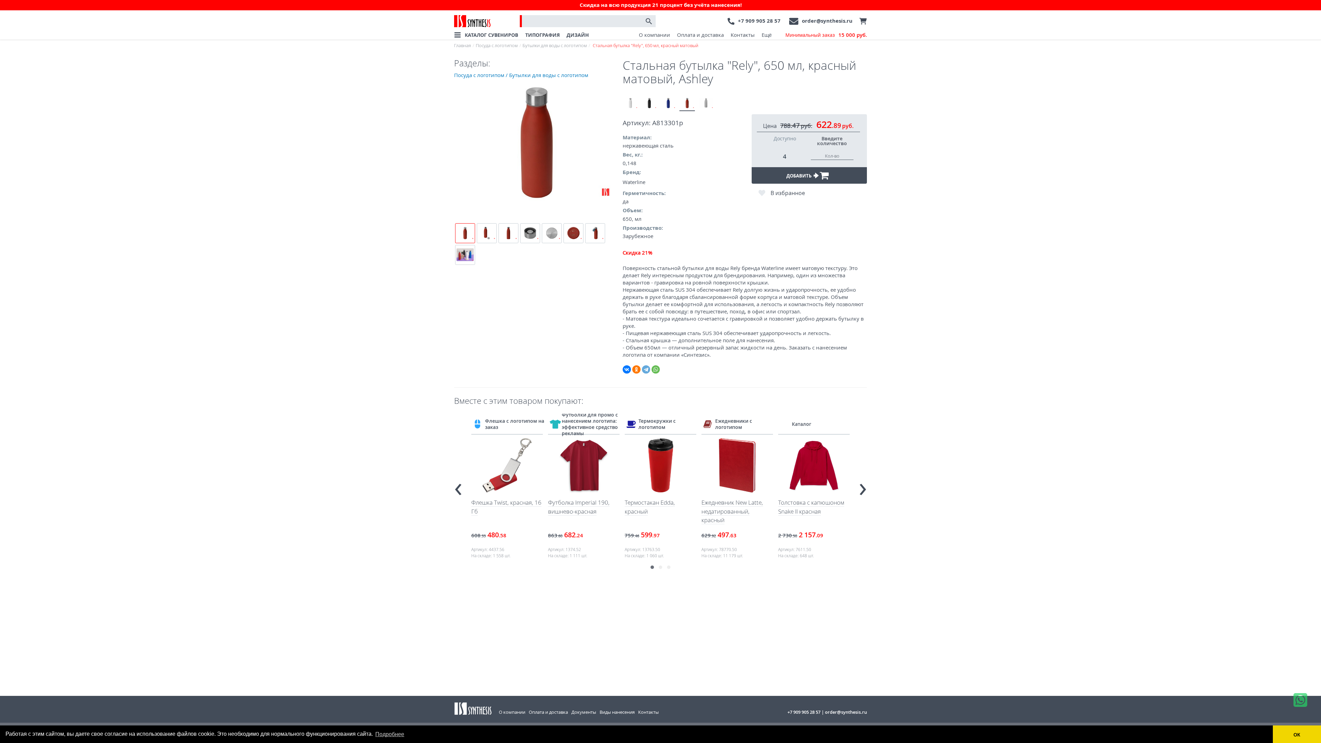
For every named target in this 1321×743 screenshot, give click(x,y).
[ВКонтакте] (627, 369)
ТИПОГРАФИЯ (542, 35)
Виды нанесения (617, 712)
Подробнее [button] (389, 734)
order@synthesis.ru (827, 20)
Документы (583, 712)
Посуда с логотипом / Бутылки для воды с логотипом (521, 75)
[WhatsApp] (656, 369)
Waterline (634, 182)
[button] (652, 567)
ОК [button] (1296, 734)
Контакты (743, 34)
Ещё (767, 34)
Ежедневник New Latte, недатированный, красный (732, 511)
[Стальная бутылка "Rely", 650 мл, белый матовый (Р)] (630, 103)
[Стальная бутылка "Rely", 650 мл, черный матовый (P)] (649, 103)
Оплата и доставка (700, 34)
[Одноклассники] (636, 369)
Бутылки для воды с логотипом (555, 45)
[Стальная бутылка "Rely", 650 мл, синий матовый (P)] (668, 103)
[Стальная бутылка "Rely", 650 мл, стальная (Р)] (706, 103)
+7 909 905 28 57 (759, 20)
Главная (462, 45)
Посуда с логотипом (497, 45)
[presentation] (458, 486)
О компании (654, 34)
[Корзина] (861, 21)
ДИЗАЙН (578, 35)
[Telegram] (646, 369)
